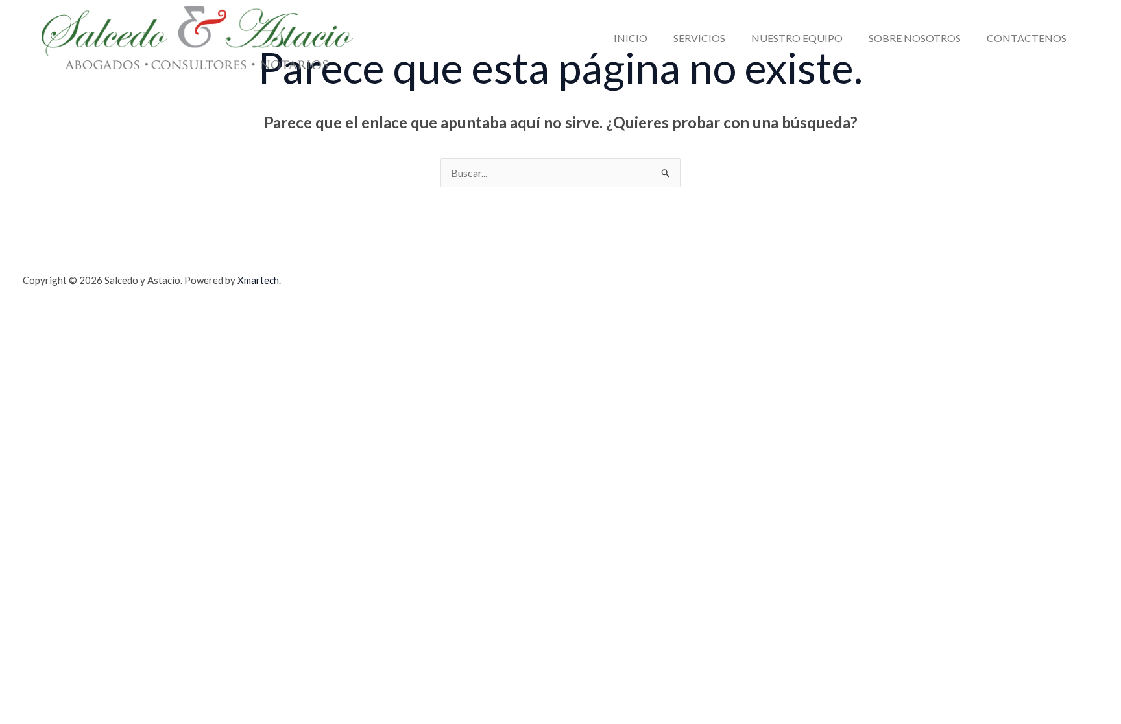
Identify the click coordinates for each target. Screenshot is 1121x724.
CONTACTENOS (1027, 38)
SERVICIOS (699, 38)
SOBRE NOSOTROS (915, 38)
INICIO (630, 38)
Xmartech (258, 280)
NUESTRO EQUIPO (797, 38)
